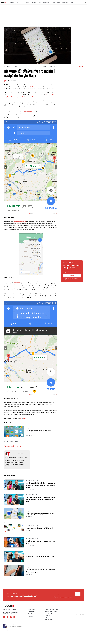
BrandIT (30, 613)
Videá (17, 2)
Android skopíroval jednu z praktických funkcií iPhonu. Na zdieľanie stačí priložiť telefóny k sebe (41, 499)
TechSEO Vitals (18, 632)
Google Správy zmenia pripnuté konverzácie (40, 514)
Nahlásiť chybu (8, 446)
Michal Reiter (29, 516)
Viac (72, 2)
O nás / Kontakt (31, 609)
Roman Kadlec (29, 435)
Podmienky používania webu (51, 611)
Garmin (27, 2)
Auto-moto (46, 2)
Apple (22, 2)
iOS (30, 86)
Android (34, 86)
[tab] (29, 213)
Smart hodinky (65, 2)
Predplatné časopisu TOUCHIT (51, 609)
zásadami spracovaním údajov (66, 597)
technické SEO (6, 632)
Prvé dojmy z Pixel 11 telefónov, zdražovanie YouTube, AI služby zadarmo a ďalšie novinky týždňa (40, 485)
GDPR (46, 617)
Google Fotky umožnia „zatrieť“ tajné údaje (39, 528)
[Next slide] (56, 167)
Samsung (34, 2)
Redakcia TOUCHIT (13, 80)
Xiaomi (39, 2)
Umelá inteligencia (55, 2)
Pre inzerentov (31, 611)
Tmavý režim (78, 614)
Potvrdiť (72, 275)
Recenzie (12, 2)
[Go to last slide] (5, 167)
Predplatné (30, 616)
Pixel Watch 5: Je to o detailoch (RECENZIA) (40, 557)
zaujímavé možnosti (20, 221)
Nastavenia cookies (49, 619)
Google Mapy (28, 111)
